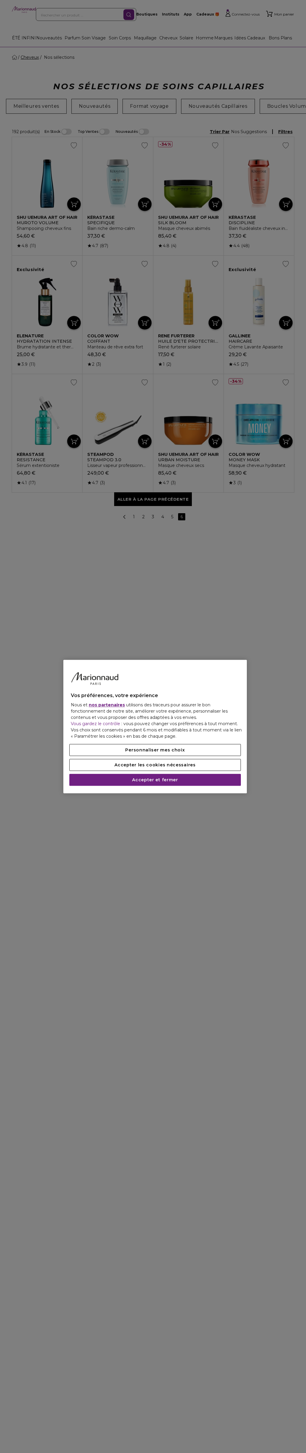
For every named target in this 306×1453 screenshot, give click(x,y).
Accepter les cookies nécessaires (154, 765)
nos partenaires (107, 705)
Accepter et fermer (155, 779)
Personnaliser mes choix (155, 750)
